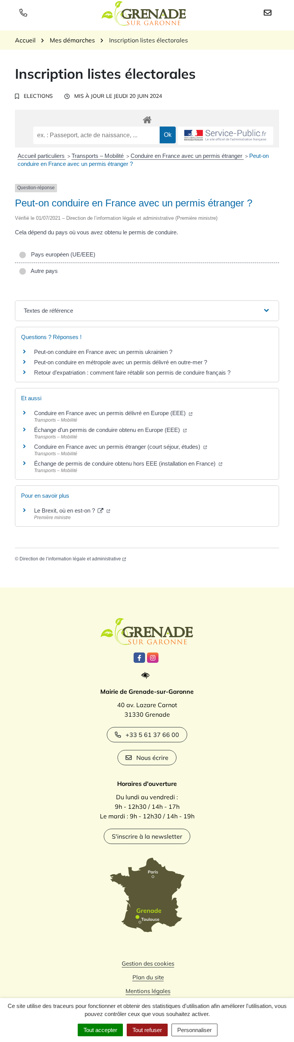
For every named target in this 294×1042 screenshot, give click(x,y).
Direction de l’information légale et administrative (70, 559)
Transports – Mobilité (98, 156)
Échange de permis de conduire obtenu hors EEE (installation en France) (125, 463)
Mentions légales (148, 991)
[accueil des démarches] (147, 118)
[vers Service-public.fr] (225, 136)
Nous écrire (152, 757)
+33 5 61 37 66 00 (152, 734)
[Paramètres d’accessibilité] (147, 675)
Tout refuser (147, 1030)
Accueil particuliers (42, 156)
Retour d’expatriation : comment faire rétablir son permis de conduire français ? (132, 372)
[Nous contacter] (269, 12)
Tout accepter (100, 1030)
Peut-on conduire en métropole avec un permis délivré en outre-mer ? (120, 362)
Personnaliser (194, 1030)
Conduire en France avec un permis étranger (187, 156)
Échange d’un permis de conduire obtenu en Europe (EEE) (107, 430)
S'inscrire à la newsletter (147, 836)
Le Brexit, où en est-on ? (65, 510)
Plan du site (148, 977)
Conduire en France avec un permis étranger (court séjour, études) (118, 446)
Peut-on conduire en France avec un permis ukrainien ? (103, 352)
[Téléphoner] (25, 12)
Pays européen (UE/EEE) (61, 254)
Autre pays (43, 271)
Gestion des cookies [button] (148, 963)
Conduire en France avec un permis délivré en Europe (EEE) (110, 413)
